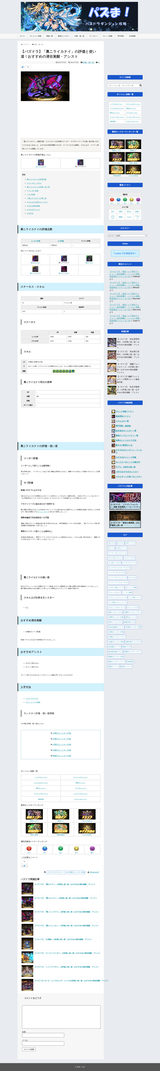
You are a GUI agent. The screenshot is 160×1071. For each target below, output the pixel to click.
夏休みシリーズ (131, 617)
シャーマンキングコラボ (116, 573)
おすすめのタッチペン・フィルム (129, 451)
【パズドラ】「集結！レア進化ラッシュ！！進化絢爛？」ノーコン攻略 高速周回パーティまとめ (125, 274)
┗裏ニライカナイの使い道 (37, 198)
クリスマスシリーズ (129, 563)
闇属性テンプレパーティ (132, 652)
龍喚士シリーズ (113, 666)
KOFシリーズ (130, 543)
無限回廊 (41, 799)
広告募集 (132, 36)
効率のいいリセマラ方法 (126, 440)
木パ (125, 203)
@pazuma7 (94, 872)
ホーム (22, 36)
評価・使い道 (79, 36)
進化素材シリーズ (114, 647)
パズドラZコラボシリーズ (56, 872)
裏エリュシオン (64, 273)
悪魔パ (121, 217)
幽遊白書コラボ (129, 622)
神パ (112, 211)
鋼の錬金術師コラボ (115, 652)
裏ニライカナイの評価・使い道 (38, 187)
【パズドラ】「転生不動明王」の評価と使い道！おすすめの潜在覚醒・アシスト (128, 389)
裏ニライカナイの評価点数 (37, 179)
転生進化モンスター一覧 (126, 431)
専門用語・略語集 (123, 426)
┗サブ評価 (31, 194)
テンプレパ (93, 36)
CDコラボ (111, 543)
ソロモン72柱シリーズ (116, 587)
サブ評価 (61, 241)
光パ (131, 203)
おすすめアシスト (33, 210)
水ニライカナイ (41, 166)
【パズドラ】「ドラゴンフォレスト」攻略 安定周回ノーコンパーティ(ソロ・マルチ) (125, 506)
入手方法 (30, 213)
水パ (118, 203)
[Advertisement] (60, 120)
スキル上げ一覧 (122, 421)
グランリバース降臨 (33, 702)
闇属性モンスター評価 (61, 756)
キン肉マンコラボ (114, 563)
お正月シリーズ (121, 548)
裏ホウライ (89, 262)
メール (25, 1040)
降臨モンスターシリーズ (116, 661)
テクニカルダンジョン (41, 783)
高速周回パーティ (123, 416)
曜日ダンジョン (41, 788)
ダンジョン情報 (131, 587)
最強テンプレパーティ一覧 (127, 436)
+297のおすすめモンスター (127, 472)
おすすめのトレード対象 (126, 457)
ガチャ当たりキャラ (115, 558)
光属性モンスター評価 (61, 750)
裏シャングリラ (35, 273)
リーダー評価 (35, 241)
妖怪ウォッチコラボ (115, 622)
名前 (24, 1032)
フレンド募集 (107, 36)
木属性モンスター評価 (61, 745)
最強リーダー (34, 821)
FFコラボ (120, 543)
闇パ (92, 852)
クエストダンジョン (80, 799)
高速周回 (130, 661)
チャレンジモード (114, 592)
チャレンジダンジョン (41, 793)
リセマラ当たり (87, 821)
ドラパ (129, 217)
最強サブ (61, 821)
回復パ (137, 211)
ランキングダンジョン (80, 793)
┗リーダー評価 (32, 191)
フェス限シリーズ (135, 597)
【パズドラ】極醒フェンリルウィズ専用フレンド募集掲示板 (128, 379)
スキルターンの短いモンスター (129, 477)
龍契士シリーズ (126, 666)
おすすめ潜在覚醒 (33, 206)
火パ (111, 203)
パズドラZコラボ (32, 698)
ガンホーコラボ (129, 558)
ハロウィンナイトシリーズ (117, 597)
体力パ (129, 211)
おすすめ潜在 (87, 835)
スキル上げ (132, 577)
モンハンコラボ (132, 607)
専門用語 (120, 36)
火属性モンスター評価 (61, 733)
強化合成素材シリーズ (116, 627)
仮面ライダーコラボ (115, 612)
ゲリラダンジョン (80, 788)
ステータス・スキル (34, 183)
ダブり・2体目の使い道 (126, 467)
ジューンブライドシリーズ (117, 577)
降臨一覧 (49, 36)
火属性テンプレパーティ (116, 637)
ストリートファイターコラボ (118, 582)
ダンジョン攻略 (35, 36)
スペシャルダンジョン (80, 777)
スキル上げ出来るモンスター (37, 202)
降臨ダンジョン (80, 783)
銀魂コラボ (126, 647)
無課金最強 (60, 835)
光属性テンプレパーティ (132, 612)
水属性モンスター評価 (61, 739)
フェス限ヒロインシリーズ (117, 602)
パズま (82, 1067)
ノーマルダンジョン (41, 777)
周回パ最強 (34, 835)
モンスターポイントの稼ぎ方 (128, 462)
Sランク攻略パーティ (125, 411)
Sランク (111, 548)
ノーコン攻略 (127, 592)
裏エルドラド (35, 262)
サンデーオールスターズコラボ (119, 568)
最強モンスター (63, 36)
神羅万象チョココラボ (133, 642)
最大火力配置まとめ (124, 445)
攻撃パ (121, 211)
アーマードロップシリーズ (117, 553)
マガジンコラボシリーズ (116, 607)
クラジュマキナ (43, 512)
